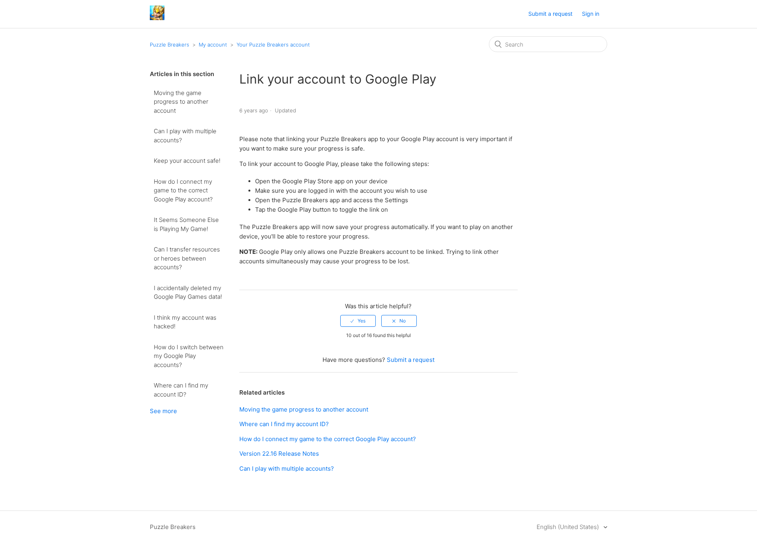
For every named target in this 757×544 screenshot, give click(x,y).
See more (163, 411)
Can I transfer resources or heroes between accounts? (187, 258)
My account (213, 44)
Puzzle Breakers (169, 44)
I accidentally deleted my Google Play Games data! (188, 292)
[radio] (358, 321)
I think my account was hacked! (185, 322)
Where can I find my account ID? (181, 390)
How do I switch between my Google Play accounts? (189, 356)
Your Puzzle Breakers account (273, 44)
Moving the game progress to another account (181, 101)
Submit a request (550, 13)
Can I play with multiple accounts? (185, 135)
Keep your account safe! (187, 160)
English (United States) (568, 527)
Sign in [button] (590, 13)
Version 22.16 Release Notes (279, 453)
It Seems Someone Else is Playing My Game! (186, 224)
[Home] (157, 18)
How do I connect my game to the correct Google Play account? (183, 190)
